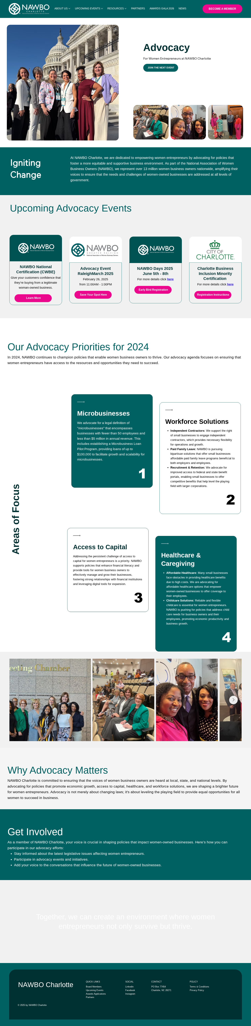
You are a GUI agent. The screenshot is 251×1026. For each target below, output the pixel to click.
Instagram (130, 994)
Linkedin (129, 986)
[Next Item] (233, 700)
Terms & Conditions (199, 986)
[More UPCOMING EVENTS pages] (102, 8)
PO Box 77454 (158, 986)
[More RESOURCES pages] (125, 8)
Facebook (130, 990)
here (170, 279)
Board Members (94, 986)
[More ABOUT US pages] (69, 8)
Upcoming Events (94, 990)
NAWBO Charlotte (45, 984)
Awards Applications (96, 994)
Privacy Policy (197, 990)
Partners (90, 997)
